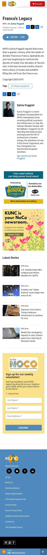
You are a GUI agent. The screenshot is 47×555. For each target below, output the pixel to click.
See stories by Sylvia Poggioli (27, 157)
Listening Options (12, 488)
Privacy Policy (10, 505)
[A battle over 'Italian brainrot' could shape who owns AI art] (11, 290)
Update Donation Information (17, 516)
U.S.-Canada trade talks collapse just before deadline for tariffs (31, 273)
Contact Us (9, 522)
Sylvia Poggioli (17, 23)
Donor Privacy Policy (13, 511)
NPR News (25, 266)
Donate (38, 4)
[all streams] (43, 551)
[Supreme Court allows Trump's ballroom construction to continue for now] (11, 310)
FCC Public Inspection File (15, 499)
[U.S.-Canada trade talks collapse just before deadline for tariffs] (11, 270)
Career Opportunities (13, 494)
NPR (21, 79)
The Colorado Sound (13, 527)
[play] (4, 551)
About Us (9, 483)
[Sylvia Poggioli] (8, 109)
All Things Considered (20, 86)
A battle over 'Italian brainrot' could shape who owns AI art (32, 293)
